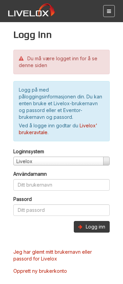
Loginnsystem (28, 151)
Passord (22, 199)
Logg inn (94, 227)
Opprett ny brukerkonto (40, 271)
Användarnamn (30, 174)
